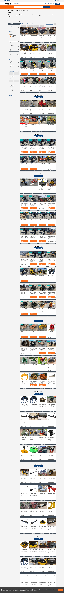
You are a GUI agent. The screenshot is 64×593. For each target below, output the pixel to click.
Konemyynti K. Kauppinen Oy (52, 193)
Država (10, 59)
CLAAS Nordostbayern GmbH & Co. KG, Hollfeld (27, 92)
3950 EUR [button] (31, 370)
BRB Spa (42, 170)
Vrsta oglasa (11, 26)
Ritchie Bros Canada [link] (24, 226)
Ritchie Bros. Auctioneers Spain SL (34, 226)
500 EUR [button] (22, 353)
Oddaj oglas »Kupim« (38, 97)
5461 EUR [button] (40, 90)
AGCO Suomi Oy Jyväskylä (42, 210)
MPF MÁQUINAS (24, 411)
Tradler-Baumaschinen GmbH (34, 92)
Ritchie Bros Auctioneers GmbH (25, 75)
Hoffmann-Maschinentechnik (52, 131)
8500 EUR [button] (40, 459)
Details (10, 93)
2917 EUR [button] (22, 459)
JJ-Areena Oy (42, 371)
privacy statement (31, 590)
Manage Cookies (23, 590)
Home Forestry (24, 444)
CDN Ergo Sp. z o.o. (42, 500)
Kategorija (10, 31)
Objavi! (58, 3)
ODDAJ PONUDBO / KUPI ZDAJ (33, 385)
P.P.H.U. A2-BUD (42, 282)
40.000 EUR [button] (32, 281)
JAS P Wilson (42, 193)
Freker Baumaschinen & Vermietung (26, 131)
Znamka (10, 39)
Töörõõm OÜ (24, 355)
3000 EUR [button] (22, 90)
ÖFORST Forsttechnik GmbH (43, 115)
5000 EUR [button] (49, 130)
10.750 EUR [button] (32, 571)
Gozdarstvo (12, 10)
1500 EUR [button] (31, 192)
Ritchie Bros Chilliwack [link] (52, 266)
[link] (24, 31)
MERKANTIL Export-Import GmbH (34, 193)
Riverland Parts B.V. (51, 411)
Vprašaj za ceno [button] (23, 57)
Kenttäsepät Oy (33, 282)
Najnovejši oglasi (12, 83)
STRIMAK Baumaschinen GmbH (43, 131)
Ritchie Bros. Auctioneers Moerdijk (25, 210)
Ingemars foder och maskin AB (52, 282)
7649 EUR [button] (49, 314)
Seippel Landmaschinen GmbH (43, 92)
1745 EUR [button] (31, 459)
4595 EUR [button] (22, 370)
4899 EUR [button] (31, 113)
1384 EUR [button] (31, 515)
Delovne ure (11, 95)
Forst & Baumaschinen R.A (51, 115)
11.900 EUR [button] (50, 90)
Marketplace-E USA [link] (33, 388)
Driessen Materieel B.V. (52, 243)
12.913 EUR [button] (41, 281)
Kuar (51, 500)
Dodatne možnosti (12, 97)
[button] (14, 24)
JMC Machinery (24, 371)
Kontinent (10, 52)
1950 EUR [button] (31, 90)
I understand (61, 590)
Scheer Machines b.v (33, 573)
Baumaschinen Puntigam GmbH (52, 59)
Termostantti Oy (24, 500)
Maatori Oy (33, 444)
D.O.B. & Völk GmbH (33, 115)
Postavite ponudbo (22, 73)
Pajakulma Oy (43, 444)
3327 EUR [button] (22, 571)
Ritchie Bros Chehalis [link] (42, 355)
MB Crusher (51, 170)
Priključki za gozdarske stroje (20, 10)
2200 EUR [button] (22, 113)
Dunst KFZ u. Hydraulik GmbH (43, 59)
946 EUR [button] (22, 297)
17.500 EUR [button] (41, 370)
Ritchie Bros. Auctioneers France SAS (35, 266)
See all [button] (10, 50)
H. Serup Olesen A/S (51, 338)
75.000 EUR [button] (41, 482)
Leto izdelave (11, 78)
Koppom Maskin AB (24, 42)
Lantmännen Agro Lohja (51, 315)
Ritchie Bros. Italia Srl (24, 154)
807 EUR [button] (22, 515)
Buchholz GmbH (24, 115)
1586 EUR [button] (49, 281)
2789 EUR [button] (49, 192)
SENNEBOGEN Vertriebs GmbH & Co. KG (53, 92)
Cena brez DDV (11, 71)
